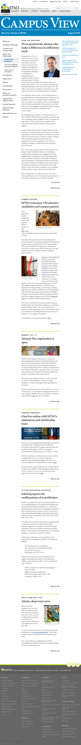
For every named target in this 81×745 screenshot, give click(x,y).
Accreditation (8, 86)
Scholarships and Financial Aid (30, 683)
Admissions (25, 11)
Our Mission (7, 75)
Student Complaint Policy (69, 734)
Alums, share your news (70, 74)
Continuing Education (48, 721)
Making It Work (26, 696)
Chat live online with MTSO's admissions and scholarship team (69, 62)
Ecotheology (45, 11)
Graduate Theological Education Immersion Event (70, 686)
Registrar (44, 690)
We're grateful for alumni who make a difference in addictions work (70, 43)
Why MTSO (24, 691)
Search (77, 8)
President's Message (10, 45)
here (49, 318)
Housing (23, 701)
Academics (14, 11)
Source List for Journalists (9, 71)
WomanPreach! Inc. (10, 113)
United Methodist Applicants (29, 685)
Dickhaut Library (46, 692)
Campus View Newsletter (8, 60)
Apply (23, 688)
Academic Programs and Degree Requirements (49, 681)
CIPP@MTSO (34, 11)
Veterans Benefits (26, 711)
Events (54, 11)
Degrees (35, 1)
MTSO (25, 7)
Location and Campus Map (7, 49)
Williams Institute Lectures (69, 683)
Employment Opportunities (8, 100)
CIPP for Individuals (27, 721)
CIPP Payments (25, 726)
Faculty (44, 685)
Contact (65, 1)
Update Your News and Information (68, 708)
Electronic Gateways (68, 731)
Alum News (65, 721)
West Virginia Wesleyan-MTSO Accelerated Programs (50, 718)
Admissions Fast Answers (28, 699)
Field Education (46, 698)
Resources (5, 14)
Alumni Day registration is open (70, 56)
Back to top (55, 188)
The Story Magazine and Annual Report (11, 65)
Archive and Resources (68, 692)
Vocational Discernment (69, 729)
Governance (7, 89)
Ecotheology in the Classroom (50, 732)
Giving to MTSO (74, 1)
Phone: (65, 670)
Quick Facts (7, 79)
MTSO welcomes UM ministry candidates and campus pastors (70, 50)
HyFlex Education (47, 695)
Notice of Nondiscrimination (9, 94)
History (5, 82)
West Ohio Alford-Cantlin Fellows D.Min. (49, 701)
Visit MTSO (24, 693)
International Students (27, 713)
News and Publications (7, 55)
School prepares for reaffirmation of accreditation (68, 69)
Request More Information (29, 680)
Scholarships (44, 1)
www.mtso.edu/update (40, 632)
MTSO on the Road (26, 704)
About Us (5, 11)
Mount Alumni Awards (68, 711)
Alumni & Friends (65, 11)
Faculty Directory (9, 104)
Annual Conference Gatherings (71, 704)
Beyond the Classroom (48, 687)
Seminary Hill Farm (55, 1)
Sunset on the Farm (67, 690)
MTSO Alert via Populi (68, 736)
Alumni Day (65, 680)
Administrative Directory (8, 109)
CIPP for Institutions (27, 724)
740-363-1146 (67, 670)
